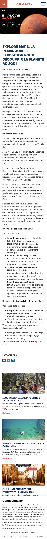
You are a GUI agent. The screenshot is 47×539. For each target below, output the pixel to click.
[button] (4, 360)
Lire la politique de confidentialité (13, 528)
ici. (39, 322)
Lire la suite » (7, 413)
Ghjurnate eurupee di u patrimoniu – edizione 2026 (18, 490)
